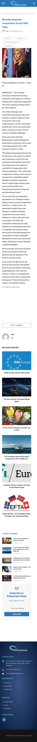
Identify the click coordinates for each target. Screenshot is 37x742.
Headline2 (9, 46)
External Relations (12, 42)
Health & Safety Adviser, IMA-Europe (16, 373)
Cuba (7, 38)
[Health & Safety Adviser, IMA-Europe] (16, 361)
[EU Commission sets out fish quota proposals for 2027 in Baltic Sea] (16, 445)
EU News (20, 38)
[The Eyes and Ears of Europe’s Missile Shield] (16, 388)
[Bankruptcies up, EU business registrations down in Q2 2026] (7, 560)
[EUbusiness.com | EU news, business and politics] (18, 3)
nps (7, 31)
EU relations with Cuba (11, 287)
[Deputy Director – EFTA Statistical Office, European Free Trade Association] (16, 502)
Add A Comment (16, 325)
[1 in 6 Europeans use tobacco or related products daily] (7, 578)
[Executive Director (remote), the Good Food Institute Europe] (16, 474)
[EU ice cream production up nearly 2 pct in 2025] (16, 416)
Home (3, 14)
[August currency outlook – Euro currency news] (7, 569)
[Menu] (3, 3)
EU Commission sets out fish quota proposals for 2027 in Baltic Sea (21, 549)
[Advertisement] (17, 302)
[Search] (34, 3)
